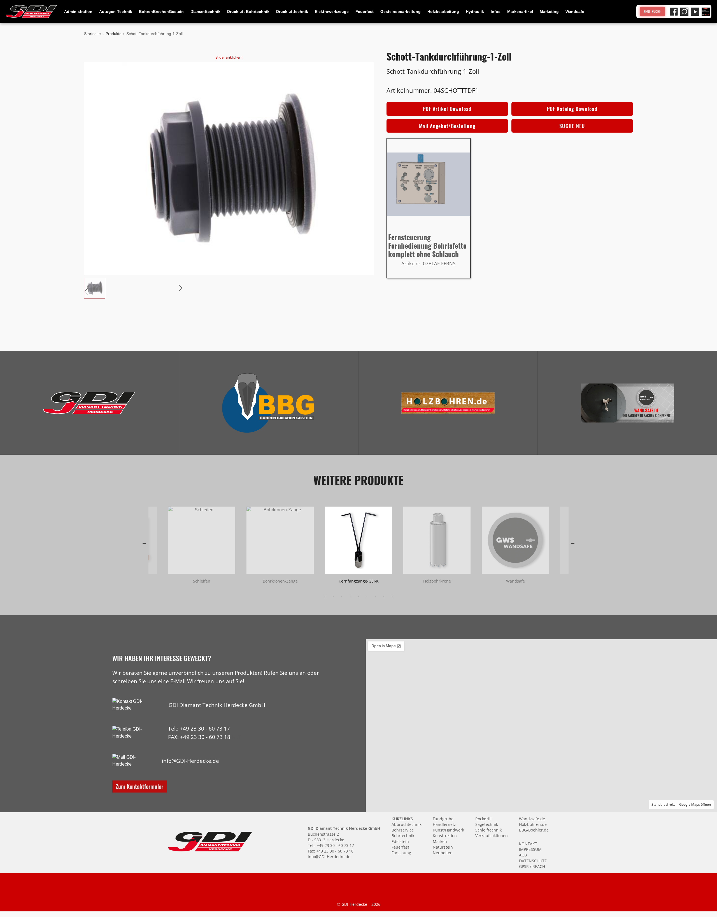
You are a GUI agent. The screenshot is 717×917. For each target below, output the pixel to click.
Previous (144, 542)
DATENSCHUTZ (533, 860)
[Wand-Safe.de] (627, 403)
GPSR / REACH (532, 866)
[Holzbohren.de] (448, 403)
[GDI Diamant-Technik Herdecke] (89, 403)
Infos (495, 11)
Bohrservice (403, 830)
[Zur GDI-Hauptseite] (31, 11)
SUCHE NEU (572, 126)
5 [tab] (358, 596)
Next (573, 542)
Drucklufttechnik (292, 11)
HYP (237, 737)
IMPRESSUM (530, 849)
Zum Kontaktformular (139, 786)
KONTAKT (528, 843)
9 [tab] (392, 596)
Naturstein (443, 847)
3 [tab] (341, 596)
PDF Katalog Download (572, 108)
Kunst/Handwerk (448, 830)
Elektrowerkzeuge (332, 11)
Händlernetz (444, 824)
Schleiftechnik (488, 830)
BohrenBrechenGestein (161, 11)
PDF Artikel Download (447, 108)
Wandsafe (574, 11)
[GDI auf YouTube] (695, 12)
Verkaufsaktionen (491, 835)
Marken (440, 841)
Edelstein (400, 841)
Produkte (114, 33)
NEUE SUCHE (652, 11)
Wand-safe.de (532, 818)
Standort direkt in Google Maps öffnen (681, 804)
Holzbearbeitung (443, 11)
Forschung (401, 852)
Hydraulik (475, 11)
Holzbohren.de (533, 824)
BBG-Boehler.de (534, 830)
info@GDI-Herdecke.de (190, 760)
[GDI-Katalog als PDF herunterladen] (706, 12)
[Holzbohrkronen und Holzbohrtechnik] (448, 403)
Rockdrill (483, 818)
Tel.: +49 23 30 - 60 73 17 (199, 728)
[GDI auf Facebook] (674, 12)
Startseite (92, 33)
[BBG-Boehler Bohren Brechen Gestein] (268, 403)
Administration (78, 11)
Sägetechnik (486, 824)
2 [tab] (333, 596)
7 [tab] (375, 596)
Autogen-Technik (115, 11)
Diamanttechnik (205, 11)
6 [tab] (367, 596)
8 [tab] (384, 596)
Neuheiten (443, 852)
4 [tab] (350, 596)
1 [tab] (325, 596)
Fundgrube (443, 818)
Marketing (549, 11)
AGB (523, 855)
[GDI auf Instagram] (684, 12)
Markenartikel (520, 11)
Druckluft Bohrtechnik (248, 11)
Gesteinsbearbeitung (400, 11)
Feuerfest (364, 11)
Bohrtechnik (403, 835)
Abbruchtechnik (407, 824)
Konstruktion (445, 835)
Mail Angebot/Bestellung (447, 126)
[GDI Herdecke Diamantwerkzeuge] (89, 403)
